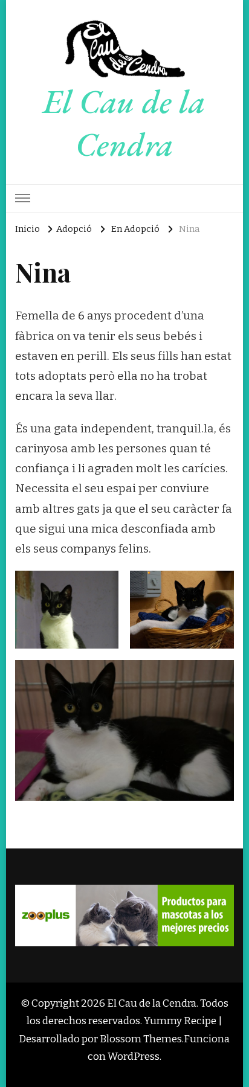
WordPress (134, 1056)
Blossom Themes (141, 1039)
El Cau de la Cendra (124, 123)
